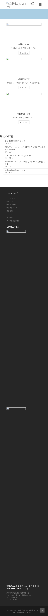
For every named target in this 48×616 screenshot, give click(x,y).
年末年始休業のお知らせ (15, 170)
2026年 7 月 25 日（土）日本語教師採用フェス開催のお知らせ (25, 148)
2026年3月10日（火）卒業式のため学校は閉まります (25, 162)
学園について (11, 201)
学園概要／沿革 (12, 208)
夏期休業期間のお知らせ (15, 141)
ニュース (10, 214)
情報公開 (10, 211)
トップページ (11, 198)
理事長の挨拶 (11, 204)
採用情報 (10, 217)
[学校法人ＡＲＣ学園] (22, 5)
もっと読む (24, 53)
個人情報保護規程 (13, 221)
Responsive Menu (40, 4)
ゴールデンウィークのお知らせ (18, 155)
